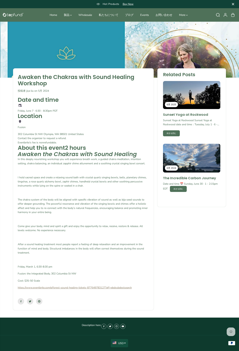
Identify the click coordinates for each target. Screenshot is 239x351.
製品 (67, 15)
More (182, 15)
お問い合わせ (164, 15)
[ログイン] (225, 15)
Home (53, 15)
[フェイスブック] (21, 301)
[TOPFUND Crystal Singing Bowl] (13, 15)
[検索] (218, 15)
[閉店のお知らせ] (233, 4)
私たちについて (108, 15)
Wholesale (85, 15)
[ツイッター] (30, 301)
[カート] (232, 15)
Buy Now (128, 4)
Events (144, 15)
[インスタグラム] (116, 326)
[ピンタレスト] (39, 301)
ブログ (129, 15)
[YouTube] (123, 326)
